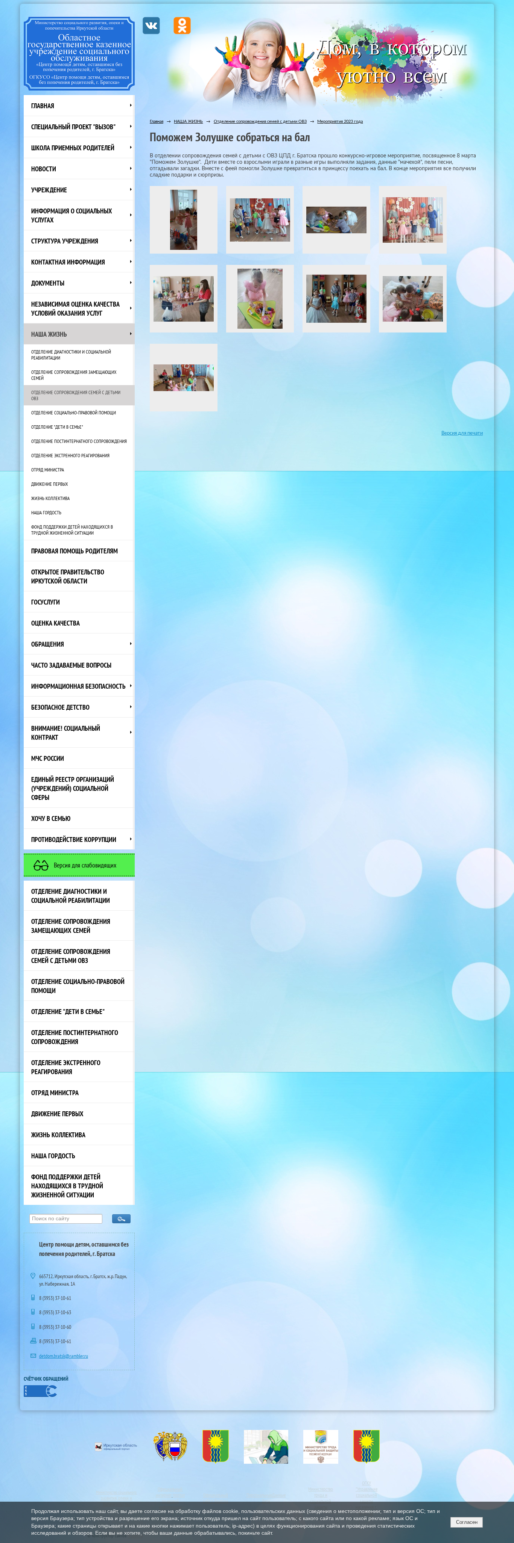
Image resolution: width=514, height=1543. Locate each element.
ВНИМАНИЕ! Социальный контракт (65, 733)
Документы (47, 282)
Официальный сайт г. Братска (215, 1498)
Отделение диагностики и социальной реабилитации (71, 355)
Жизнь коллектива (50, 498)
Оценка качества (55, 622)
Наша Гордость (46, 512)
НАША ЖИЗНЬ (49, 334)
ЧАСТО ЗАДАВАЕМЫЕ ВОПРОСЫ (71, 664)
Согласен (467, 1522)
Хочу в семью (50, 818)
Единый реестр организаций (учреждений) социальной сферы (72, 788)
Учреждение (49, 189)
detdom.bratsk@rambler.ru (63, 1356)
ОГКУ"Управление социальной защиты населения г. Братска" (366, 1498)
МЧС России (47, 758)
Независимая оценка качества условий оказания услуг (75, 308)
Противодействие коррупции (73, 839)
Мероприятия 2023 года (340, 121)
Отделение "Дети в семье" (57, 427)
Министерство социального (116, 1492)
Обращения (47, 643)
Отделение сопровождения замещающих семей (74, 375)
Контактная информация (68, 261)
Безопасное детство (60, 707)
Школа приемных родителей (72, 147)
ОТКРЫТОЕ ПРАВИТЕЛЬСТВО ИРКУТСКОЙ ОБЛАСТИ (67, 576)
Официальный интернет (169, 1492)
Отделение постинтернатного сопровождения (79, 441)
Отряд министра (47, 470)
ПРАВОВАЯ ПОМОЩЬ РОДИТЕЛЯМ (74, 550)
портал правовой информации (172, 1501)
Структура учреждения (64, 240)
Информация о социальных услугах (71, 215)
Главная (42, 105)
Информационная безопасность (78, 686)
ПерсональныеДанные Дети (266, 1498)
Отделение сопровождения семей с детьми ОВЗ (75, 395)
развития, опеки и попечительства (116, 1501)
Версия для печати (462, 433)
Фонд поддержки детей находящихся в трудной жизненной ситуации (72, 530)
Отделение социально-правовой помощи (73, 413)
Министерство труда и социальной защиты (320, 1498)
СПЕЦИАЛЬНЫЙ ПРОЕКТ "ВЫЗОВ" (73, 126)
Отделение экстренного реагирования (70, 455)
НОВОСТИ (43, 168)
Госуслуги (45, 601)
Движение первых (49, 484)
